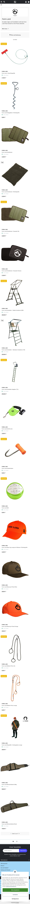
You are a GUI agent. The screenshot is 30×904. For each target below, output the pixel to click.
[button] (26, 2)
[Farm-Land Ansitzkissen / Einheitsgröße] (15, 174)
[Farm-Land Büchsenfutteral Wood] (15, 806)
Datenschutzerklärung (11, 886)
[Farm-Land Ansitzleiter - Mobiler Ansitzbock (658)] (15, 293)
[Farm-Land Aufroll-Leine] (15, 411)
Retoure (2, 865)
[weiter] (19, 833)
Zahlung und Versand (5, 870)
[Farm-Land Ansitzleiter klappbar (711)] (15, 372)
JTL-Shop (17, 902)
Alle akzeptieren (15, 890)
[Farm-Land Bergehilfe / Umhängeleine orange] (15, 727)
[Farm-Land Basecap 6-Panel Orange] (15, 609)
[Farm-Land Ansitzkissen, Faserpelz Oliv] (15, 214)
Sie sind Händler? (5, 867)
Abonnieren (23, 850)
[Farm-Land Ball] (15, 490)
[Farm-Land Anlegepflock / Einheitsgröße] (15, 95)
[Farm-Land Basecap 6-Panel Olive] (15, 569)
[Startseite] (1, 4)
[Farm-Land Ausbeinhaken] (15, 451)
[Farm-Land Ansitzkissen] (15, 135)
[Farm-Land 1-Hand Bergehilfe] (15, 56)
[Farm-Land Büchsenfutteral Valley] (15, 767)
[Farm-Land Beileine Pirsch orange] (15, 688)
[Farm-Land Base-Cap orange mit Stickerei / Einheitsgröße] (15, 530)
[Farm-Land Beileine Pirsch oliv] (15, 648)
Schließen (15, 894)
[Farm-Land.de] (15, 1)
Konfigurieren (15, 898)
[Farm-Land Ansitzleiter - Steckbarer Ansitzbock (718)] (15, 332)
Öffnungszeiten (4, 863)
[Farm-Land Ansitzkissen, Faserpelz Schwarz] (15, 253)
